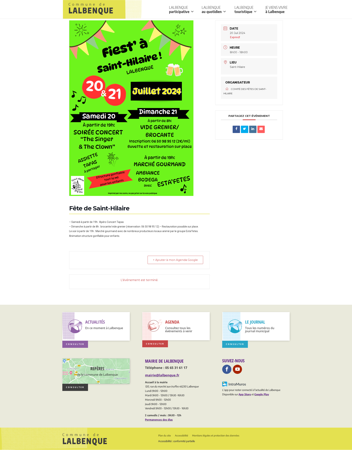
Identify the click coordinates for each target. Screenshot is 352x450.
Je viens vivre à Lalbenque (276, 9)
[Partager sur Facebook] (236, 129)
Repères (97, 368)
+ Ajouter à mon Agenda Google (175, 260)
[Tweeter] (244, 129)
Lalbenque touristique (243, 9)
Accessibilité (181, 435)
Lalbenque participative (179, 9)
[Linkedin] (252, 129)
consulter (75, 387)
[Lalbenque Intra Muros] (234, 385)
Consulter (75, 344)
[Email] (261, 129)
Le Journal (255, 322)
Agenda (172, 322)
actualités (95, 322)
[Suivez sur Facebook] (226, 369)
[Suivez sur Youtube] (237, 369)
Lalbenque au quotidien (212, 9)
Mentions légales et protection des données (215, 435)
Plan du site (164, 435)
